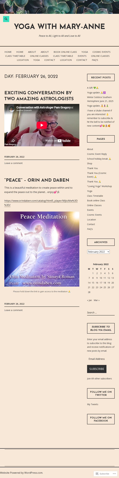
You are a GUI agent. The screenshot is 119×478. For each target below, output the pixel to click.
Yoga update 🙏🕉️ (96, 92)
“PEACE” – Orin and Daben (36, 180)
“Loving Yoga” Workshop (99, 186)
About (32, 51)
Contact (49, 59)
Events (82, 55)
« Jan (89, 300)
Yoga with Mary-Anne (59, 27)
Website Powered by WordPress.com (21, 472)
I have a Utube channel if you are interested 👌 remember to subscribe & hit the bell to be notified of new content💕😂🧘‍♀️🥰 (100, 118)
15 (93, 282)
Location (23, 59)
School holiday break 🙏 (99, 158)
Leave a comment (13, 163)
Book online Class (65, 51)
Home (8, 51)
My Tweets (92, 404)
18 (105, 282)
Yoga (85, 51)
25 (105, 287)
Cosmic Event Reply (97, 153)
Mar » (96, 300)
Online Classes (39, 55)
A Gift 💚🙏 (93, 87)
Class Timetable (15, 55)
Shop (89, 163)
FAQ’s (95, 59)
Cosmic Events (101, 51)
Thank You (92, 168)
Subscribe (96, 369)
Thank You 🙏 (94, 181)
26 (109, 287)
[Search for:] (100, 312)
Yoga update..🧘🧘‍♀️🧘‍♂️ (98, 105)
